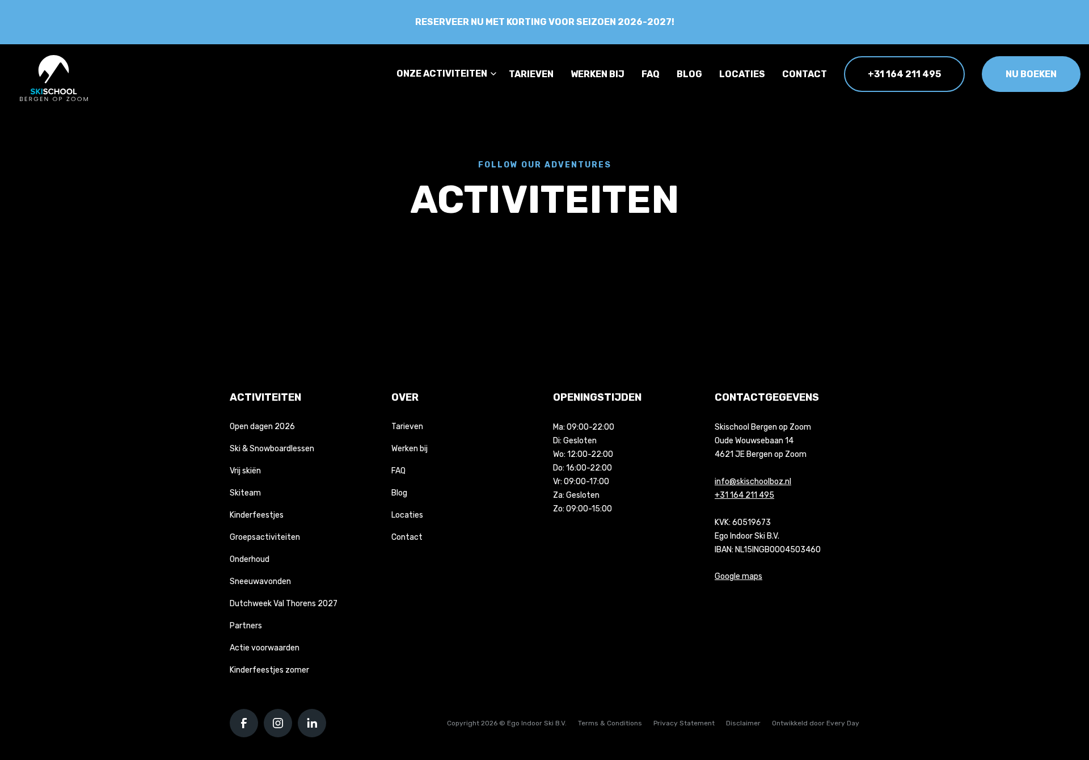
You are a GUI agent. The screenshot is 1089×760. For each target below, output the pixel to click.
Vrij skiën (245, 471)
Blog (689, 74)
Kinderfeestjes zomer (269, 670)
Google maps (738, 576)
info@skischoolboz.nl (753, 481)
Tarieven (531, 74)
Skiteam (245, 493)
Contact (804, 74)
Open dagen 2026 (262, 426)
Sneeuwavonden (260, 581)
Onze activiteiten (441, 73)
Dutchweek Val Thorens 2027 (283, 603)
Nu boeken (1031, 74)
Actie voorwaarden (264, 648)
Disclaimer (743, 723)
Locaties (742, 74)
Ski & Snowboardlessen (272, 449)
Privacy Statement (684, 723)
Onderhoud (249, 559)
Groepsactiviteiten (265, 537)
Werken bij (597, 74)
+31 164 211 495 (904, 74)
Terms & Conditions (610, 723)
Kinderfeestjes (257, 515)
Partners (246, 626)
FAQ (650, 74)
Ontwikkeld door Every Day (815, 723)
